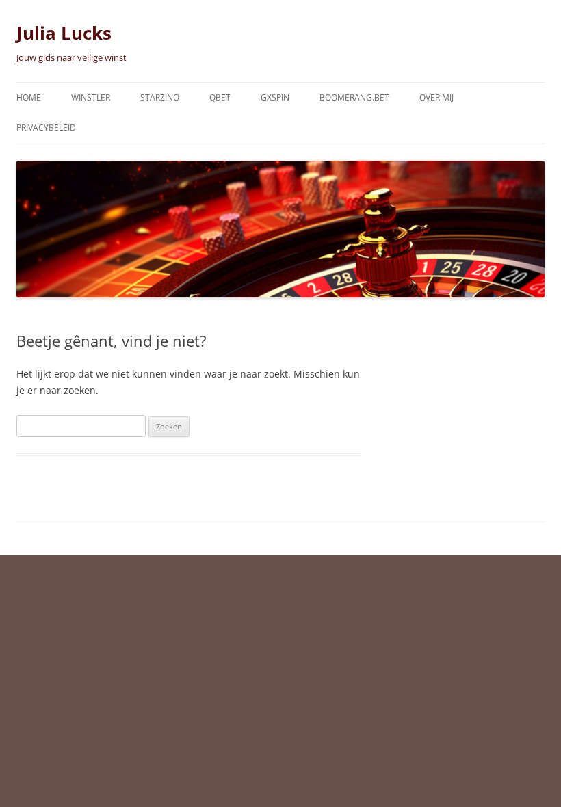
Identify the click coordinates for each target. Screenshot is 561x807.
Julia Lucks (64, 33)
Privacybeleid (46, 127)
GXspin (275, 97)
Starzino (159, 97)
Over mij (436, 97)
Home (28, 97)
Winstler (90, 97)
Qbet (220, 97)
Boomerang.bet (354, 97)
